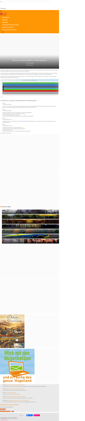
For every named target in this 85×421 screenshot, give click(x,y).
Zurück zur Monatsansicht (5, 411)
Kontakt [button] (5, 19)
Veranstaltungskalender (10, 24)
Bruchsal (32, 63)
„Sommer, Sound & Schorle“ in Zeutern (8, 242)
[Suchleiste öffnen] (1, 11)
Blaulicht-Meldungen (9, 29)
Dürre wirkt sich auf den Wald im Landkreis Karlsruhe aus (11, 232)
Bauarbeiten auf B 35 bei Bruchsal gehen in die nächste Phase (11, 217)
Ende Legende (5, 222)
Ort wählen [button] (6, 17)
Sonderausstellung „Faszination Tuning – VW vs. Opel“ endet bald (18, 400)
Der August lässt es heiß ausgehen (11, 392)
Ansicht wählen (2, 410)
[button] (3, 84)
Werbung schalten (8, 27)
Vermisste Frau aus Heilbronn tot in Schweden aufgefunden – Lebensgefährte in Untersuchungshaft (16, 237)
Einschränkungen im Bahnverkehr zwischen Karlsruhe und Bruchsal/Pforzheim (14, 227)
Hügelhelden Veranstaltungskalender (9, 404)
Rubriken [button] (5, 22)
